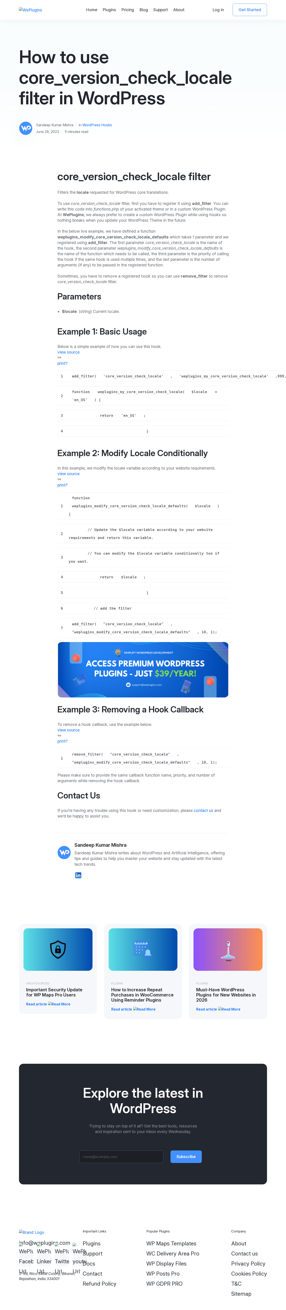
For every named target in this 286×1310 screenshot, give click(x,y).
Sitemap (241, 1294)
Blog (143, 9)
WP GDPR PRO (164, 1284)
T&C (236, 1284)
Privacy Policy (248, 1263)
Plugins (109, 9)
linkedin (78, 875)
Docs (89, 1263)
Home (91, 9)
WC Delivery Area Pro (172, 1253)
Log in (218, 9)
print (61, 363)
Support (160, 9)
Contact (92, 1273)
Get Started (250, 9)
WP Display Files (166, 1263)
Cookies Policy (249, 1273)
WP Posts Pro (163, 1273)
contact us (203, 810)
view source (68, 352)
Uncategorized (37, 983)
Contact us (244, 1253)
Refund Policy (99, 1284)
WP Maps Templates (171, 1243)
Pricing (127, 9)
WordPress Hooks (97, 125)
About (178, 9)
